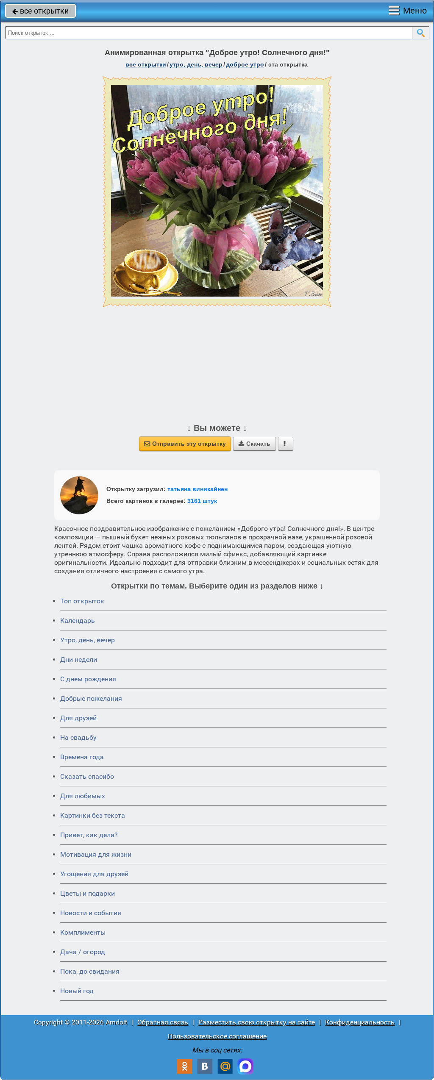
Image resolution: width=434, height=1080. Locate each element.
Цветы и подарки (87, 893)
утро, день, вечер (196, 64)
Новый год (77, 991)
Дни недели (78, 659)
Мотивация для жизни (95, 854)
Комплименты (83, 932)
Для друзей (78, 718)
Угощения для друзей (94, 874)
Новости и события (90, 913)
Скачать (254, 443)
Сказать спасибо (87, 776)
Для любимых (82, 796)
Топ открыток (82, 601)
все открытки (40, 10)
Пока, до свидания (90, 971)
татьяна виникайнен (197, 489)
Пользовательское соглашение (217, 1036)
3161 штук (202, 500)
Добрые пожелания (91, 698)
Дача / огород (82, 952)
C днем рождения (88, 679)
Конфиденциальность (360, 1022)
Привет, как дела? (89, 835)
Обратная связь (162, 1022)
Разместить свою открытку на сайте (256, 1022)
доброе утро (245, 64)
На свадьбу (78, 737)
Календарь (77, 620)
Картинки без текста (92, 815)
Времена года (82, 757)
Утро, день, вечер (87, 640)
